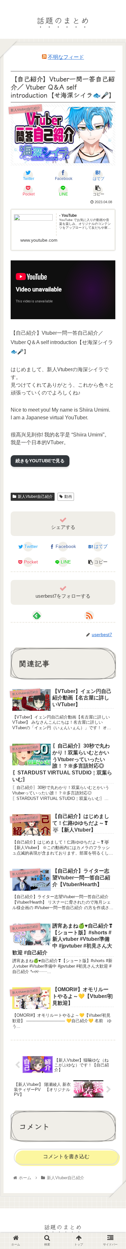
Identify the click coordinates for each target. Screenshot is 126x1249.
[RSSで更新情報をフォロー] (89, 615)
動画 (68, 496)
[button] (113, 813)
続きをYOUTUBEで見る (40, 460)
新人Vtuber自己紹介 (35, 496)
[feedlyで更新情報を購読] (37, 615)
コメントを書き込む (66, 1156)
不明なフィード (66, 57)
